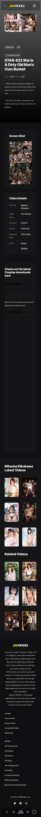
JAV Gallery (9, 751)
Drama (23, 243)
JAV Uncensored (11, 746)
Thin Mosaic (25, 214)
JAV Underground (12, 765)
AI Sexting (8, 770)
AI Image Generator (12, 775)
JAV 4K (7, 741)
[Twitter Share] (15, 803)
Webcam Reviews (11, 780)
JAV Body (8, 761)
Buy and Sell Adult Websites (15, 785)
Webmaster (9, 733)
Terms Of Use (10, 718)
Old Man (24, 249)
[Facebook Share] (20, 803)
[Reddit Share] (26, 803)
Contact (8, 713)
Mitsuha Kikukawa (25, 206)
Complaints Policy (12, 728)
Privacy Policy (10, 723)
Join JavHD (20, 812)
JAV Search (9, 756)
